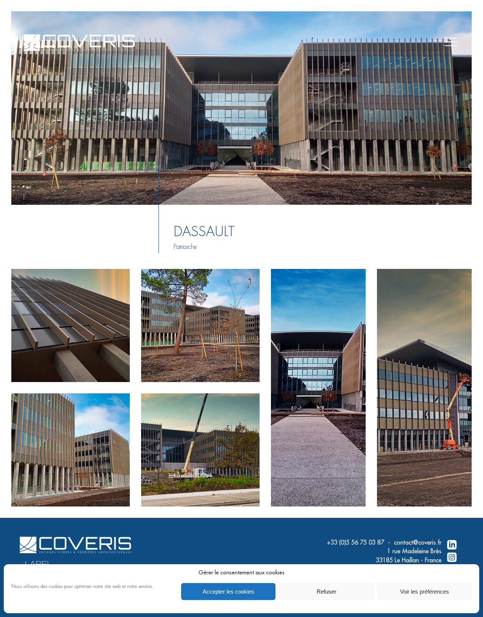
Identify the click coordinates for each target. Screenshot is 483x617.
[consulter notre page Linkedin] (452, 545)
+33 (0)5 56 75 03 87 (355, 543)
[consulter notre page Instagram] (452, 558)
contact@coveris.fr (417, 543)
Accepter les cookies (228, 591)
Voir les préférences (424, 591)
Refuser (326, 591)
